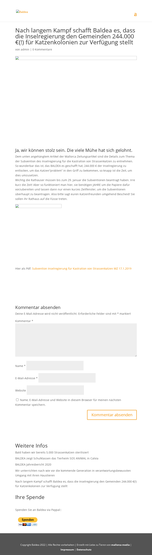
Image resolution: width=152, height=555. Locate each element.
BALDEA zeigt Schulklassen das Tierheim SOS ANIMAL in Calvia (56, 458)
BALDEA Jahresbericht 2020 (33, 464)
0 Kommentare (42, 49)
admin (25, 49)
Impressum (67, 549)
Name (20, 366)
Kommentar (24, 321)
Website (20, 390)
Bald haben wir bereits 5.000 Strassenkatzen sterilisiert (52, 452)
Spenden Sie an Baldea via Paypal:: (38, 510)
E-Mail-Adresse (26, 378)
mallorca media (120, 544)
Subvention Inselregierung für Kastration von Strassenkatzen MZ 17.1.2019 (81, 268)
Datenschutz (84, 549)
